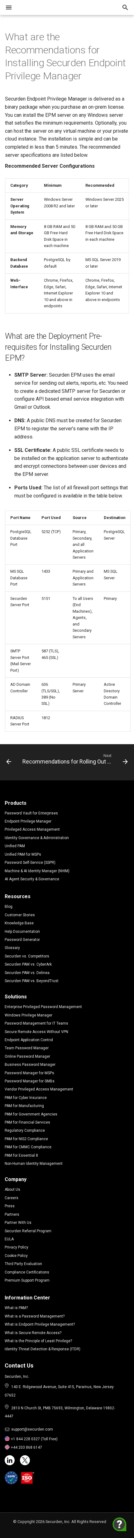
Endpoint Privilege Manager (28, 821)
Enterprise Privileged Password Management (43, 1007)
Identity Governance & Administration (37, 838)
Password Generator (22, 939)
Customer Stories (20, 915)
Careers (11, 1198)
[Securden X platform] (25, 1460)
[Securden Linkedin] (10, 1460)
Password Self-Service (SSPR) (30, 862)
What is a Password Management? (35, 1316)
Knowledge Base (19, 923)
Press (10, 1206)
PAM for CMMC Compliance (28, 1147)
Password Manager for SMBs (30, 1081)
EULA (9, 1239)
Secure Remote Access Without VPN (36, 1032)
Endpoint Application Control (29, 1040)
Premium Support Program (27, 1280)
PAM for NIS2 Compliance (26, 1139)
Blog (8, 906)
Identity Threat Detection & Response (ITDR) (42, 1349)
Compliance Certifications (27, 1272)
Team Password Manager (27, 1048)
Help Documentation (22, 931)
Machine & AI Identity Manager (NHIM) (37, 871)
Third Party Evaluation (23, 1264)
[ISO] (27, 1477)
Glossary (12, 948)
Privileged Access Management (32, 829)
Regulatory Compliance (25, 1130)
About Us (12, 1189)
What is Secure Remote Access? (33, 1333)
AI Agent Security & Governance (32, 879)
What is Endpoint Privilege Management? (40, 1324)
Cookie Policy (16, 1256)
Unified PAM (15, 846)
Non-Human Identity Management (34, 1163)
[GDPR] (11, 1477)
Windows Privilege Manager (28, 1015)
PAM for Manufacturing (24, 1106)
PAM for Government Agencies (31, 1114)
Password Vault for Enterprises (31, 813)
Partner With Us (18, 1222)
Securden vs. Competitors (27, 956)
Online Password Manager (27, 1056)
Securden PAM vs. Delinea (27, 973)
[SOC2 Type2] (43, 1477)
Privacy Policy (16, 1247)
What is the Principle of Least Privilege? (38, 1341)
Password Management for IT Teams (36, 1023)
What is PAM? (16, 1308)
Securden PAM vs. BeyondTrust (32, 981)
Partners (12, 1214)
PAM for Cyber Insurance (26, 1097)
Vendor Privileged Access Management (39, 1089)
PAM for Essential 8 (21, 1155)
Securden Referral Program (28, 1231)
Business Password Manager (30, 1064)
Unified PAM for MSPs (23, 854)
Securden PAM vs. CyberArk (28, 964)
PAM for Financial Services (27, 1122)
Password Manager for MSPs (29, 1073)
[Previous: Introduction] (8, 760)
